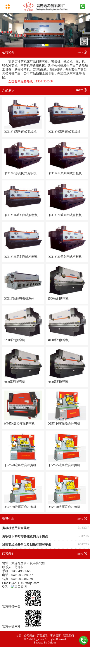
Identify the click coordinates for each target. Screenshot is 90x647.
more (80, 52)
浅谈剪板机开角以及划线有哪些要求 (26, 544)
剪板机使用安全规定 (16, 528)
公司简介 (29, 635)
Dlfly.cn (52, 642)
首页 (18, 635)
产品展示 (42, 635)
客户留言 (55, 635)
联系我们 (68, 635)
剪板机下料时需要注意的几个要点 (25, 536)
